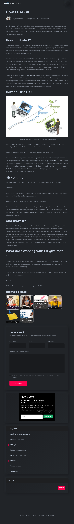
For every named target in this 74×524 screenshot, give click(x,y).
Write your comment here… (20, 351)
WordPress (14, 471)
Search (11, 480)
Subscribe (48, 416)
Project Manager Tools (18, 455)
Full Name (13, 341)
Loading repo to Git (35, 286)
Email (31, 341)
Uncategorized (15, 466)
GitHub (55, 161)
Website (51, 341)
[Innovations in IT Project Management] (13, 3)
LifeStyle (13, 445)
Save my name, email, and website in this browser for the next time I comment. (35, 376)
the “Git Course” (29, 75)
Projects (13, 461)
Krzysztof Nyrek (18, 19)
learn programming (17, 439)
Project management (18, 450)
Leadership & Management (20, 434)
